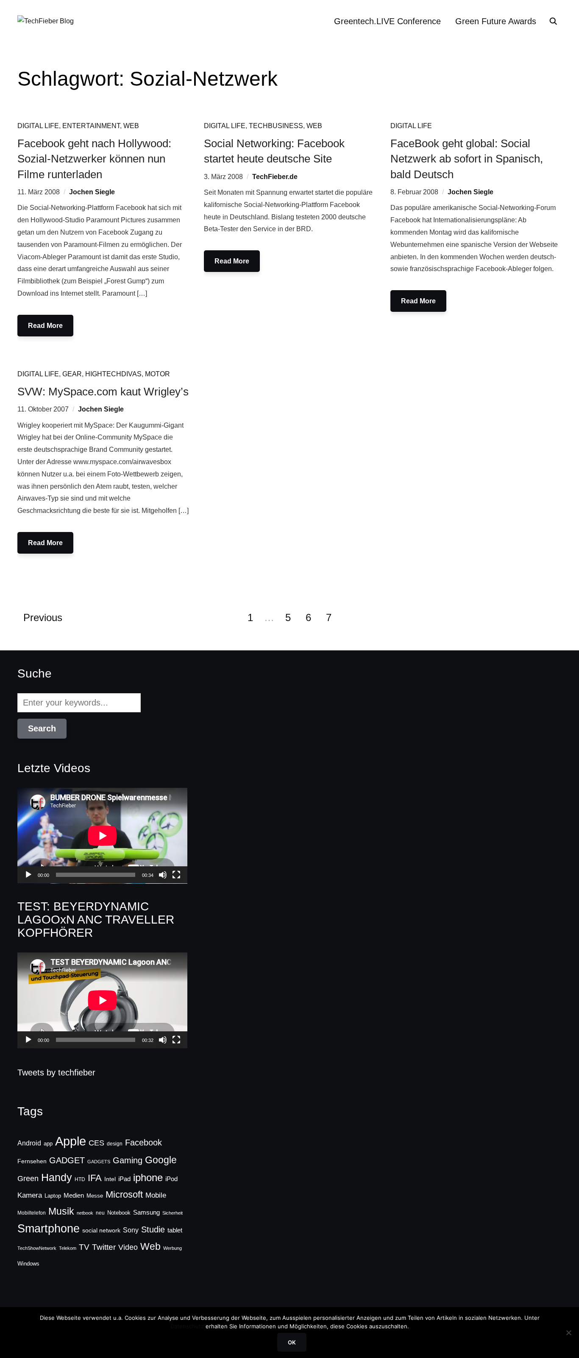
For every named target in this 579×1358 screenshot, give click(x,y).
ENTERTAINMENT (91, 125)
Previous (42, 617)
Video (128, 1247)
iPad (124, 1178)
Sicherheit (172, 1212)
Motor (157, 374)
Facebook (143, 1142)
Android (29, 1143)
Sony (131, 1230)
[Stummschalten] (163, 875)
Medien (74, 1195)
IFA (95, 1178)
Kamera (29, 1195)
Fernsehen (32, 1161)
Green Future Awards (495, 21)
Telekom (67, 1248)
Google (161, 1159)
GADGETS (98, 1161)
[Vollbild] (176, 875)
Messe (94, 1196)
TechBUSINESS (276, 125)
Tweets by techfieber (56, 1072)
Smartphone (48, 1228)
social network (101, 1230)
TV (84, 1247)
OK (292, 1342)
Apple (70, 1141)
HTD (80, 1179)
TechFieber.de (275, 176)
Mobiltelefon (31, 1213)
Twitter (104, 1247)
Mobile (155, 1195)
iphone (148, 1177)
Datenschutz (187, 1326)
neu (100, 1213)
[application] (102, 836)
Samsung (146, 1212)
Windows (28, 1263)
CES (96, 1143)
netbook (85, 1212)
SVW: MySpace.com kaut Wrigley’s (103, 391)
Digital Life (38, 125)
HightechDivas (113, 374)
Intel (110, 1179)
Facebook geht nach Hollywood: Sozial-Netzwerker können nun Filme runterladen (94, 159)
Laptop (53, 1196)
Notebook (119, 1213)
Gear (72, 374)
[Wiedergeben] (28, 875)
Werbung (172, 1248)
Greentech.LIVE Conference (387, 21)
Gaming (127, 1160)
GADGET (67, 1160)
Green (28, 1178)
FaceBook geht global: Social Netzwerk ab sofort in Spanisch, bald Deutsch (466, 159)
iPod (171, 1179)
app (48, 1143)
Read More (45, 325)
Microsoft (124, 1194)
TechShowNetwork (36, 1248)
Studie (153, 1229)
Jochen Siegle (92, 192)
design (114, 1143)
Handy (56, 1177)
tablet (174, 1230)
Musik (61, 1211)
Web (131, 125)
